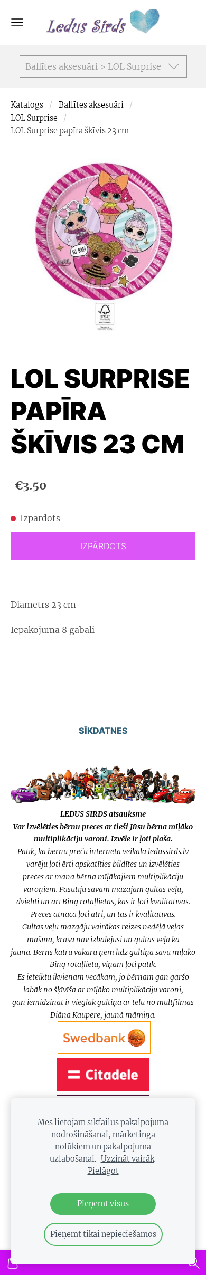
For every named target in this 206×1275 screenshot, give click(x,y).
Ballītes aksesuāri (91, 105)
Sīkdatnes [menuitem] (103, 730)
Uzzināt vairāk (127, 1159)
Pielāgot (103, 1171)
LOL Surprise (34, 118)
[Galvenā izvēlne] (17, 22)
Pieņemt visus (103, 1204)
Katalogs (27, 105)
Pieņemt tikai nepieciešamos (103, 1234)
